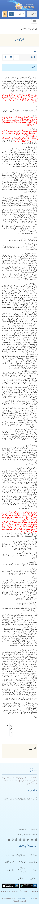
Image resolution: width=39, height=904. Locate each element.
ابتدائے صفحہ (11, 727)
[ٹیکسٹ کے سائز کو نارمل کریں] (10, 57)
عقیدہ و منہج (31, 29)
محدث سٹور (34, 870)
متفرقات (23, 29)
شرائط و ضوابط (19, 891)
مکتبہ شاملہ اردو (10, 870)
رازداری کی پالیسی (11, 891)
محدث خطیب (33, 879)
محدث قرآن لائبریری (22, 870)
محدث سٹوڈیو (33, 855)
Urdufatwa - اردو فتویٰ (25, 898)
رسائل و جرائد (10, 855)
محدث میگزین (9, 862)
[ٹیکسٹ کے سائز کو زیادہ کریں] (5, 57)
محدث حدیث (33, 862)
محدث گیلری (22, 879)
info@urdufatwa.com (27, 835)
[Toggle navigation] (34, 21)
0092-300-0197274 (28, 830)
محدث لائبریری (21, 855)
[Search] (11, 14)
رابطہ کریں (26, 891)
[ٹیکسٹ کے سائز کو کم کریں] (16, 57)
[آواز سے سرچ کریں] (4, 14)
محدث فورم (22, 862)
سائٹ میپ (3, 891)
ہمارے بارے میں (34, 891)
